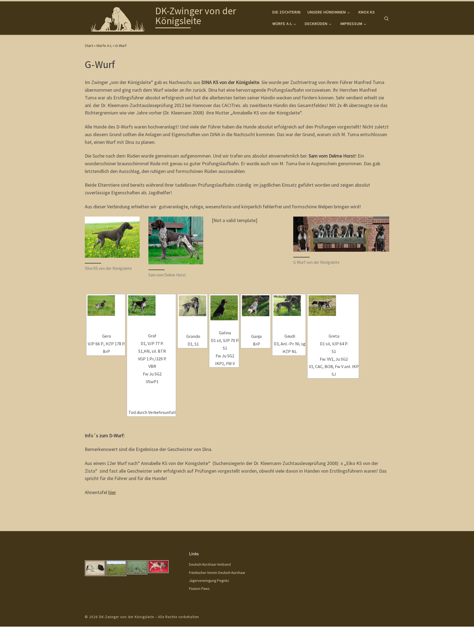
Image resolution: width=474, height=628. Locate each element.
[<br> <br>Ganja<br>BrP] (255, 305)
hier (112, 492)
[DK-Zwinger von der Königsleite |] (119, 17)
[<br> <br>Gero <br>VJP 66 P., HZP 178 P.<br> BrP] (106, 305)
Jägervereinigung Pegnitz (209, 580)
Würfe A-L (104, 45)
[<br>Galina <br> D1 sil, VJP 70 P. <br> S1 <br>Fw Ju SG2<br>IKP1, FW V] (224, 307)
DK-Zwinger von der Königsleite (126, 617)
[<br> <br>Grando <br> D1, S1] (192, 305)
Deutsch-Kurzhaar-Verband (210, 564)
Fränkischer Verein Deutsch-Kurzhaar (217, 572)
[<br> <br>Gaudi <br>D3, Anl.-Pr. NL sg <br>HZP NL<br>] (288, 305)
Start (89, 45)
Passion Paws (199, 588)
